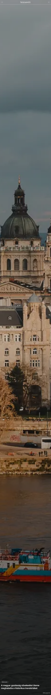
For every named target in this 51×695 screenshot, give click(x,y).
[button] (2, 2)
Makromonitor (4, 682)
